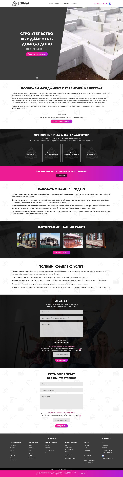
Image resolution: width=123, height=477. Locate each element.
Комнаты (12, 448)
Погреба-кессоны (89, 453)
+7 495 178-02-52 (101, 4)
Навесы (86, 458)
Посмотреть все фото (61, 252)
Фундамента (32, 458)
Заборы (86, 448)
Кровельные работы (51, 442)
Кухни (12, 450)
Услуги (57, 3)
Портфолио (105, 445)
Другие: (86, 442)
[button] (109, 240)
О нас (51, 3)
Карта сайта (68, 469)
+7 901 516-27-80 (107, 453)
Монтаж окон (88, 455)
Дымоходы (87, 450)
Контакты (73, 3)
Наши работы (65, 3)
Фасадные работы (71, 442)
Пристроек (32, 453)
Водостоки (48, 453)
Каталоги (92, 460)
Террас (31, 455)
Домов (30, 445)
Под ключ (13, 445)
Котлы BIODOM (88, 463)
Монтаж (47, 445)
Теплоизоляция (49, 450)
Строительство (33, 442)
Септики (86, 445)
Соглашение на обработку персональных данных (61, 346)
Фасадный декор (70, 458)
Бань (30, 450)
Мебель (86, 460)
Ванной (12, 453)
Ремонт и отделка (15, 442)
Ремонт (47, 448)
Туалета (12, 455)
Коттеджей (32, 448)
